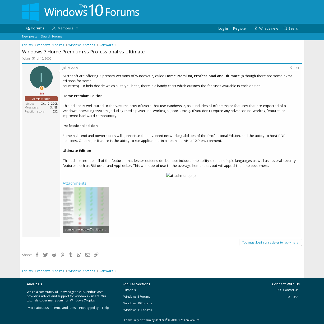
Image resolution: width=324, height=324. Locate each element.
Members (65, 28)
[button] (77, 28)
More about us (38, 307)
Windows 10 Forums (137, 303)
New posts (29, 36)
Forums (37, 28)
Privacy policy (89, 307)
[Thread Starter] (41, 88)
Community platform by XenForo (162, 320)
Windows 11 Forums (137, 310)
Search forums (51, 36)
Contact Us (290, 290)
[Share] (291, 68)
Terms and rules (64, 307)
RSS (295, 297)
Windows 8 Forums (136, 296)
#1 (297, 68)
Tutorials (129, 290)
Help (105, 307)
